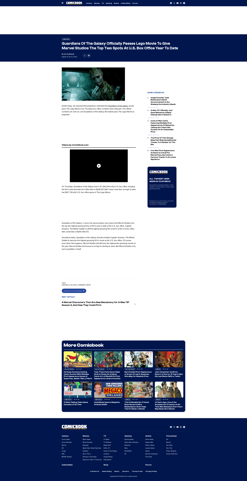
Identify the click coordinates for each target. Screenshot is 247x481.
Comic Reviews (67, 442)
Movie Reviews (87, 442)
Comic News (66, 439)
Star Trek (169, 448)
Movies (97, 3)
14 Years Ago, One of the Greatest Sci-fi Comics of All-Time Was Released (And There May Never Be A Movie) (168, 405)
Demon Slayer (150, 445)
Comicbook (66, 39)
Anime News (149, 439)
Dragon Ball (149, 442)
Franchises (171, 436)
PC (125, 454)
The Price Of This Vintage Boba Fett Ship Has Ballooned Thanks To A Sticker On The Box (163, 141)
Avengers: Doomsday (90, 457)
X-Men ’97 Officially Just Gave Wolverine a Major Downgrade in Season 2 (161, 112)
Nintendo (127, 445)
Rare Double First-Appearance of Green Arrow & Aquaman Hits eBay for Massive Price (138, 374)
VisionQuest (107, 460)
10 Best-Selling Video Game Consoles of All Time (76, 403)
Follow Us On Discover (73, 291)
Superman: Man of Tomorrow (92, 460)
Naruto (147, 451)
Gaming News (129, 439)
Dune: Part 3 (87, 454)
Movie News (87, 439)
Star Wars (169, 445)
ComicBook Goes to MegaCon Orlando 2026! (107, 403)
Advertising (106, 471)
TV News (106, 439)
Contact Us (94, 471)
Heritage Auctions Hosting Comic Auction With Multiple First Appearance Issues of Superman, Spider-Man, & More (78, 375)
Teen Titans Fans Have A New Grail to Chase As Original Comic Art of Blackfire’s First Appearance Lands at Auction (107, 375)
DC (63, 448)
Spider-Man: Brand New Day (92, 448)
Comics (89, 3)
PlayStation (128, 451)
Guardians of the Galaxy (118, 105)
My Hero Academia (151, 454)
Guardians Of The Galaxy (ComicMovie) (74, 285)
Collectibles (125, 3)
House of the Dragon (110, 451)
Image (64, 451)
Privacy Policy (162, 204)
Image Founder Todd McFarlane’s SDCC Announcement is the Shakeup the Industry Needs (163, 101)
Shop (106, 465)
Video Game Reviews (131, 442)
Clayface (85, 451)
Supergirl (86, 445)
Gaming (109, 3)
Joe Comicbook (69, 54)
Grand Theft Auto (172, 454)
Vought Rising (108, 457)
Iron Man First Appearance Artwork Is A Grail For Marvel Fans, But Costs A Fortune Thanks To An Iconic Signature (163, 154)
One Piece (148, 457)
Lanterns (106, 454)
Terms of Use (161, 202)
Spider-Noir (107, 445)
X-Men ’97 (107, 448)
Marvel (64, 445)
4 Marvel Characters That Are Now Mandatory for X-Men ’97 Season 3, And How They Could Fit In (95, 303)
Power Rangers (171, 451)
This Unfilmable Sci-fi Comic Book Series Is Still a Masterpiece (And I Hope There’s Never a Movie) (136, 405)
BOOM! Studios (67, 457)
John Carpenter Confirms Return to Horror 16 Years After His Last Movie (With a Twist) (169, 374)
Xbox (126, 448)
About (116, 471)
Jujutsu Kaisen (150, 448)
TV (103, 3)
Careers (125, 471)
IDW (63, 454)
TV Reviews (107, 442)
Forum (135, 3)
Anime (116, 3)
